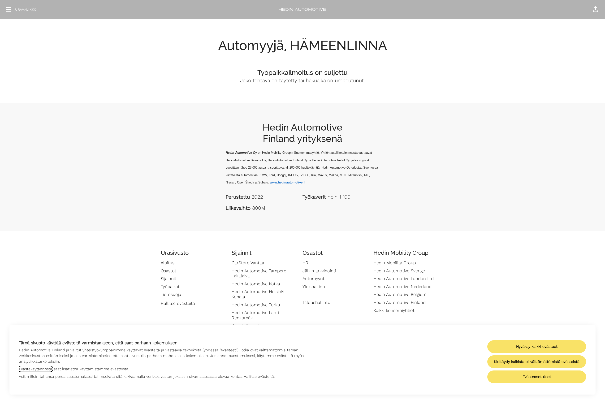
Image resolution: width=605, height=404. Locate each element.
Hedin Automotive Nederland (402, 286)
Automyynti (313, 278)
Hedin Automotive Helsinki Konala (258, 294)
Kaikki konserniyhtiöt (394, 310)
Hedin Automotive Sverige (399, 270)
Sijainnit (168, 278)
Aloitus (167, 262)
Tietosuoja (171, 294)
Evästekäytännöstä (35, 369)
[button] (595, 9)
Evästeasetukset (537, 376)
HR (305, 262)
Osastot (168, 270)
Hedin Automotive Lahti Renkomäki (255, 315)
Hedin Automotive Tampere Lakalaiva (259, 273)
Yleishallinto (314, 286)
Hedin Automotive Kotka (256, 283)
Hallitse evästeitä (178, 303)
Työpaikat (170, 286)
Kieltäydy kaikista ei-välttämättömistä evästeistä (536, 361)
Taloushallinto (316, 302)
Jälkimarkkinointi (319, 270)
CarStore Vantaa (248, 262)
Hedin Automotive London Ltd (403, 278)
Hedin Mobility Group (394, 262)
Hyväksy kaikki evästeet (536, 346)
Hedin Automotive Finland (399, 302)
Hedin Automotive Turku (256, 304)
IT (304, 294)
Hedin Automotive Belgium (400, 294)
